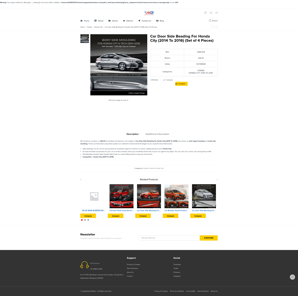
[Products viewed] (292, 277)
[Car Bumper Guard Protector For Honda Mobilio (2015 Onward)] (176, 196)
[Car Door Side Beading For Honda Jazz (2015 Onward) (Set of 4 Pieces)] (149, 196)
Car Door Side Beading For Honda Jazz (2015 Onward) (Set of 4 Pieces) (149, 210)
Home (82, 27)
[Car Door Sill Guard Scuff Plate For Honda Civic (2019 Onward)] (212, 27)
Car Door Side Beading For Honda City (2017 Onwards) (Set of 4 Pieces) (204, 210)
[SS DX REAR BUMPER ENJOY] (94, 196)
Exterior (146, 168)
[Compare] (217, 13)
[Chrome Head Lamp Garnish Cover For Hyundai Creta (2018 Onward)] (122, 196)
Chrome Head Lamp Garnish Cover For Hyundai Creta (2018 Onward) (122, 210)
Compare (181, 84)
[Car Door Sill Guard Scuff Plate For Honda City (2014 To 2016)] (216, 27)
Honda (89, 27)
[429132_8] (84, 38)
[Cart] (205, 13)
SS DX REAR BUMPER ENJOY (94, 210)
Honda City (98, 27)
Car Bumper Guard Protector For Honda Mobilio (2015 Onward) (176, 210)
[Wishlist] (211, 13)
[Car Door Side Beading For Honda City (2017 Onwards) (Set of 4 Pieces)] (204, 196)
